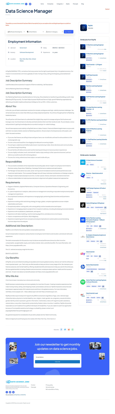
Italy (105, 260)
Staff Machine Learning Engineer (95, 97)
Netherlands (103, 183)
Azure (92, 207)
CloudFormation (99, 207)
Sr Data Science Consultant (94, 160)
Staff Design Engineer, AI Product (96, 188)
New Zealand (103, 213)
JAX (91, 226)
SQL (98, 241)
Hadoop (93, 241)
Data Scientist (90, 252)
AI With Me (23, 394)
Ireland (104, 70)
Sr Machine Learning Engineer (95, 45)
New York (22, 59)
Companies (50, 4)
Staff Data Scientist (92, 75)
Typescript (95, 192)
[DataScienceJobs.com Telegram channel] (13, 392)
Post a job (75, 4)
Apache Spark (102, 269)
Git (87, 164)
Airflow (88, 286)
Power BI (93, 297)
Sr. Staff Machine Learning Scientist (96, 139)
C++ (88, 226)
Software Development (27, 52)
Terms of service (50, 387)
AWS (88, 207)
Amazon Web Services (92, 269)
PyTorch (96, 226)
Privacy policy (49, 385)
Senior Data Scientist (92, 265)
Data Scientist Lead (92, 293)
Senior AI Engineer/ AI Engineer (95, 203)
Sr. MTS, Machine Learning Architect (96, 120)
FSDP (99, 286)
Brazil (105, 168)
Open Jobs (90, 28)
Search (69, 31)
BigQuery (94, 286)
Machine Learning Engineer (94, 86)
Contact (33, 385)
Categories (60, 4)
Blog (82, 4)
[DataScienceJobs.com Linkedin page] (26, 4)
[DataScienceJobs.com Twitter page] (30, 4)
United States (103, 58)
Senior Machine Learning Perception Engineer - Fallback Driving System (95, 219)
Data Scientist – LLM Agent (94, 64)
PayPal (90, 25)
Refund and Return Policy (52, 389)
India (105, 49)
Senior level (23, 48)
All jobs (68, 4)
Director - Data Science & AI (94, 173)
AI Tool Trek (17, 394)
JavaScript (89, 192)
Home (42, 4)
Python (91, 164)
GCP (88, 256)
